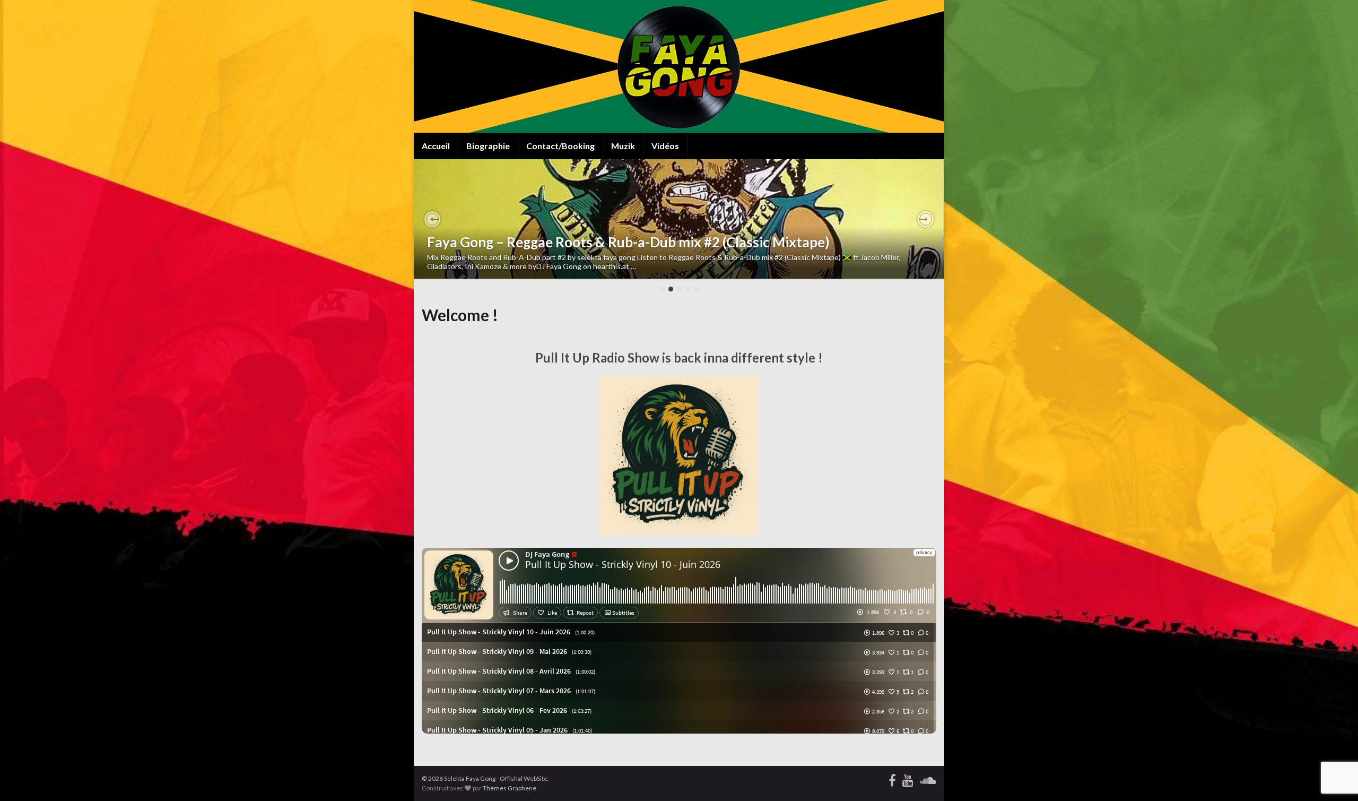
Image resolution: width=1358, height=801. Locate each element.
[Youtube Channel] (907, 778)
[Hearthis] (928, 778)
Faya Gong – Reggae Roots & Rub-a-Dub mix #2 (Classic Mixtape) (628, 242)
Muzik (623, 146)
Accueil (436, 146)
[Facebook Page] (892, 778)
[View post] (679, 219)
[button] (432, 219)
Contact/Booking (560, 146)
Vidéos (665, 146)
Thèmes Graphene (509, 788)
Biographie (488, 146)
